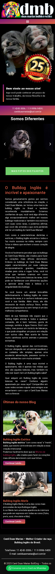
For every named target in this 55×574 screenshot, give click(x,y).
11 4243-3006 (18, 108)
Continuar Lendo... (14, 463)
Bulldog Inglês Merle (15, 500)
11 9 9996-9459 (34, 108)
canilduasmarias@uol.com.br (28, 111)
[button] (27, 21)
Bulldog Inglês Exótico (16, 439)
